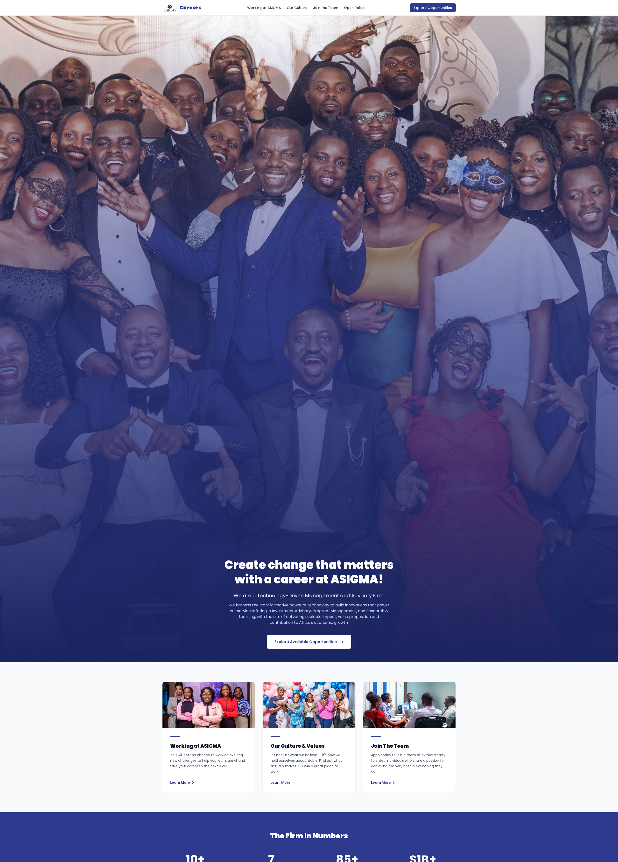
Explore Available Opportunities (305, 642)
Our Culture (297, 7)
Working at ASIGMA (264, 7)
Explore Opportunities (433, 7)
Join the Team (325, 7)
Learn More (180, 782)
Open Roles (354, 7)
